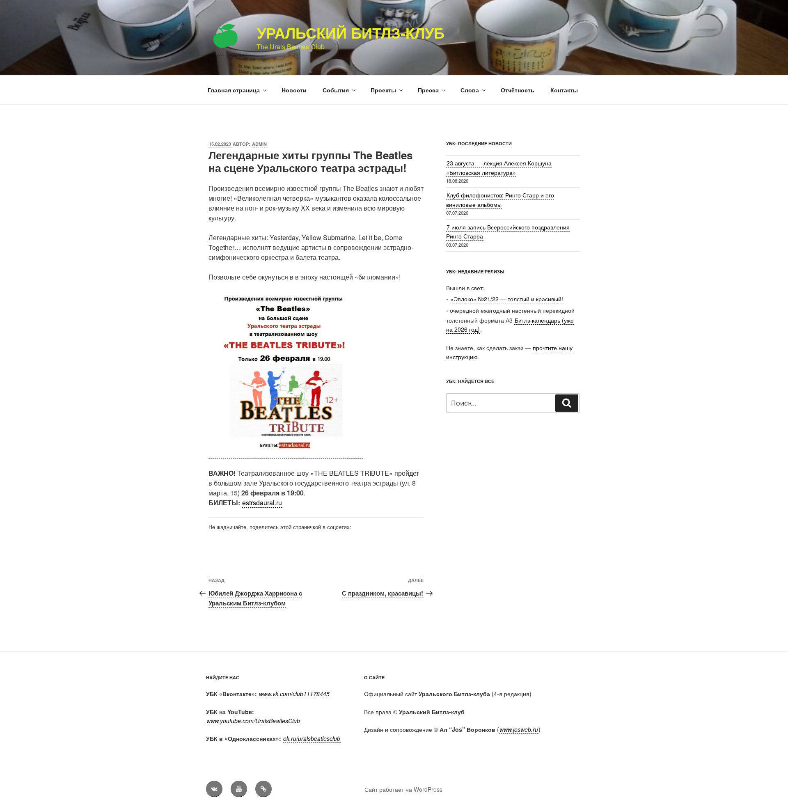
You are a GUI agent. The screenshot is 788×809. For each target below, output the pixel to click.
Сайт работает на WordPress (403, 789)
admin (259, 144)
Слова (469, 90)
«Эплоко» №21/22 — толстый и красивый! (506, 299)
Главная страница (234, 90)
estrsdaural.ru (262, 502)
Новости (294, 90)
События (336, 90)
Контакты (564, 90)
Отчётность (517, 90)
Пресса (428, 90)
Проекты (383, 90)
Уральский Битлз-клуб (350, 32)
